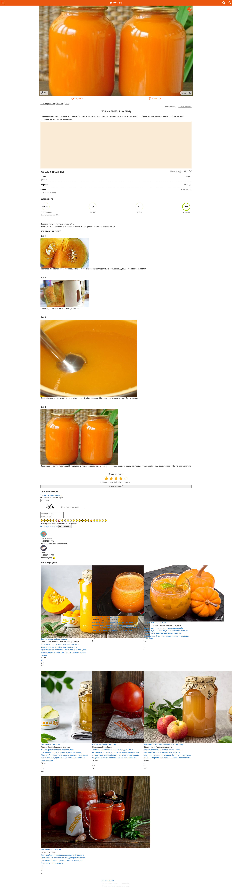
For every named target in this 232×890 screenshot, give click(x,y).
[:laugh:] (68, 520)
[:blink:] (71, 520)
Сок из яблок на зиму (50, 744)
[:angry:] (82, 520)
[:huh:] (103, 520)
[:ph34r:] (65, 520)
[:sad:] (97, 520)
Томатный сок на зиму (51, 850)
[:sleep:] (74, 520)
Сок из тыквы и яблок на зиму (54, 639)
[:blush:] (56, 520)
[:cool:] (53, 520)
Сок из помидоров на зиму (104, 744)
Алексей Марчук (185, 107)
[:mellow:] (106, 520)
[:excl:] (91, 520)
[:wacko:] (94, 520)
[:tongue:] (79, 520)
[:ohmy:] (41, 520)
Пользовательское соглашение (115, 883)
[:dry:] (47, 520)
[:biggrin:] (44, 520)
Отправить (66, 526)
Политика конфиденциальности (116, 886)
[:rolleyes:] (88, 520)
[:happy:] (100, 520)
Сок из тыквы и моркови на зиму (106, 617)
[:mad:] (62, 520)
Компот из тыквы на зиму (155, 623)
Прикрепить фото (50, 526)
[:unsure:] (50, 520)
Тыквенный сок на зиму (50, 495)
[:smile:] (77, 520)
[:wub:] (59, 520)
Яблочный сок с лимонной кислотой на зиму (163, 744)
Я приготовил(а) (116, 486)
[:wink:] (85, 520)
